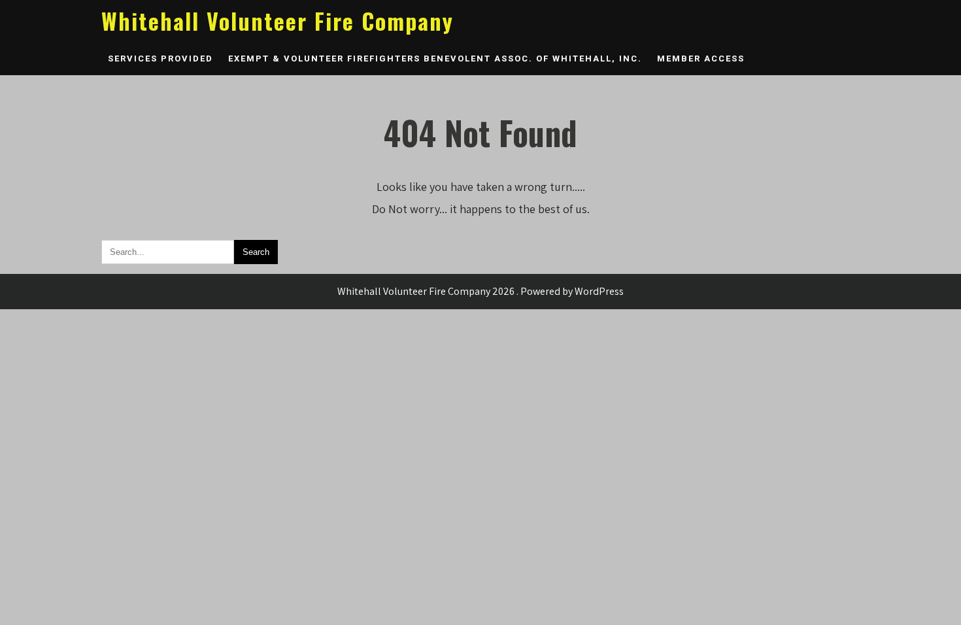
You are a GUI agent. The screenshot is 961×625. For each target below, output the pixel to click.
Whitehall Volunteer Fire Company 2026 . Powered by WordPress (480, 291)
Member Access (701, 58)
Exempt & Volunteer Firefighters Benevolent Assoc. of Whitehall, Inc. (435, 58)
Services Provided (160, 58)
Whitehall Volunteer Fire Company (277, 20)
